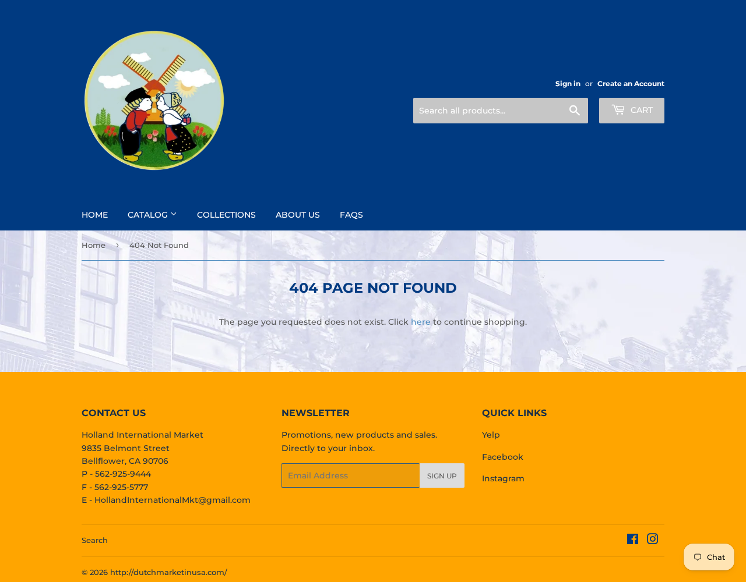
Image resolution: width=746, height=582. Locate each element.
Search (95, 540)
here (421, 322)
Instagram (503, 478)
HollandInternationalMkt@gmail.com (172, 500)
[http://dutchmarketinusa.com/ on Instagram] (653, 540)
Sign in (567, 83)
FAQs (351, 215)
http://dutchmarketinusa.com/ (168, 572)
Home (95, 215)
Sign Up (442, 475)
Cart (640, 110)
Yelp (491, 435)
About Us (298, 215)
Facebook (502, 457)
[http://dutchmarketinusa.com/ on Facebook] (633, 540)
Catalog (149, 215)
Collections (226, 215)
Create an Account (630, 83)
